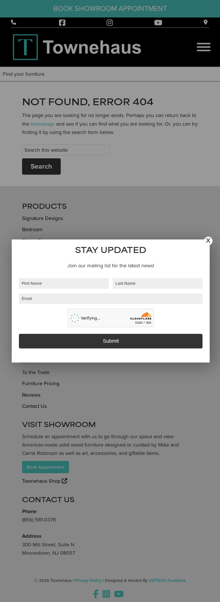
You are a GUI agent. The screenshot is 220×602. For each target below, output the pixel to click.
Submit (111, 341)
